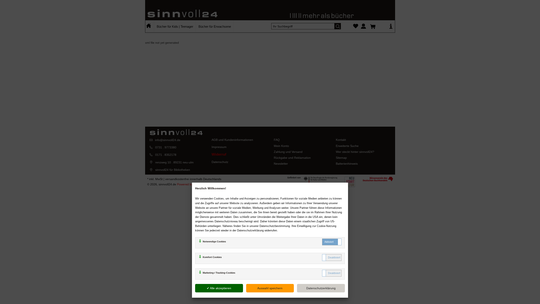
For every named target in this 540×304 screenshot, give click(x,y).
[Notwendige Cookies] (332, 242)
